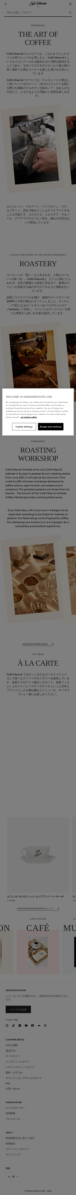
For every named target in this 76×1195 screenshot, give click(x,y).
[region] (38, 412)
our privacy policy (29, 417)
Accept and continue (51, 426)
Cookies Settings (24, 426)
